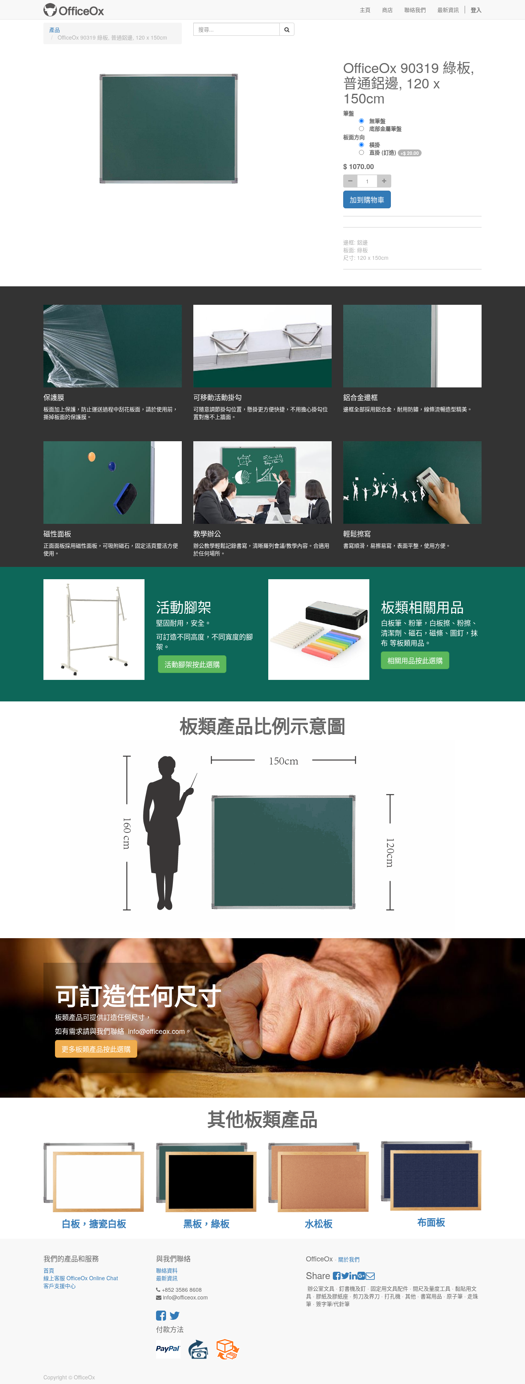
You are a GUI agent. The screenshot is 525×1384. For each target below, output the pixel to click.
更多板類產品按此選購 (96, 1049)
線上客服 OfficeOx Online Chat (80, 1278)
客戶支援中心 (59, 1285)
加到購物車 (367, 199)
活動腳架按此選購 (192, 664)
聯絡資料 (167, 1270)
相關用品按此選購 (415, 660)
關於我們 (349, 1259)
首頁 (48, 1270)
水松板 (318, 1223)
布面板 (431, 1221)
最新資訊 (167, 1278)
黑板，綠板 (206, 1223)
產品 (54, 29)
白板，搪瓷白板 (93, 1223)
